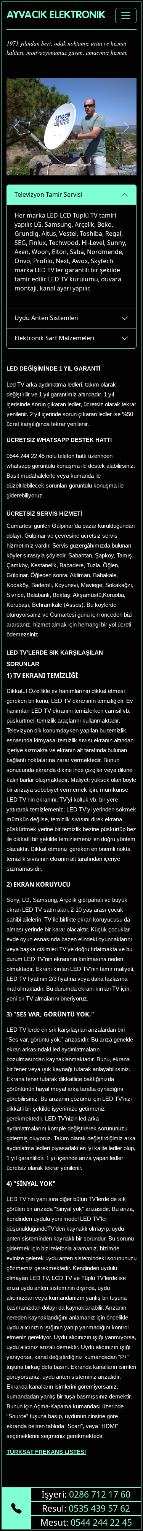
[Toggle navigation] (126, 15)
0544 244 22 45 (101, 1522)
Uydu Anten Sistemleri (46, 318)
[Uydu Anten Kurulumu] (71, 165)
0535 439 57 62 (99, 1508)
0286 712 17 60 (99, 1494)
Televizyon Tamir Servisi (48, 194)
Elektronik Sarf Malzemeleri (54, 338)
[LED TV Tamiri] (58, 165)
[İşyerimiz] (85, 165)
